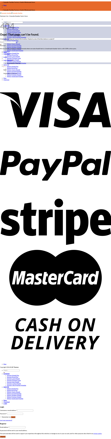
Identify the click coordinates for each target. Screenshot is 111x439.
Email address (4, 427)
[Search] (4, 372)
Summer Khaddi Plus (13, 53)
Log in (13, 417)
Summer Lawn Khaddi (13, 56)
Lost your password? (6, 420)
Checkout (6, 54)
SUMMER (6, 51)
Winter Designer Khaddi (14, 47)
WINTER (6, 65)
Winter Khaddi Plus (12, 40)
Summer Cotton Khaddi (14, 61)
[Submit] (0, 44)
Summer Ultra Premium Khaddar (16, 37)
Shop (4, 78)
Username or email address (8, 410)
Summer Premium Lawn (14, 32)
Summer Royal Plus (12, 55)
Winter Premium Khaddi (14, 75)
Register (3, 436)
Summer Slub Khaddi (13, 60)
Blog (4, 5)
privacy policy (97, 433)
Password (3, 413)
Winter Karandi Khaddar (14, 45)
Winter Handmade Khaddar (15, 50)
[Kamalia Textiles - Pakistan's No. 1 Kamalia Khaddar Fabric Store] (11, 13)
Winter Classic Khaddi (13, 44)
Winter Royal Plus (12, 68)
